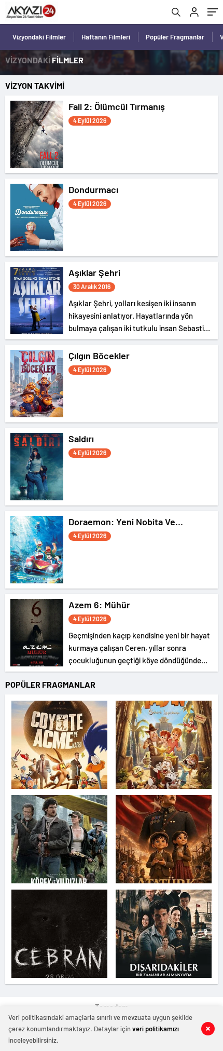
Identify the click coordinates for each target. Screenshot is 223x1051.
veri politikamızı (155, 1029)
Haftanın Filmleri (105, 37)
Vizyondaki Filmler (39, 37)
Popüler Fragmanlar (175, 37)
